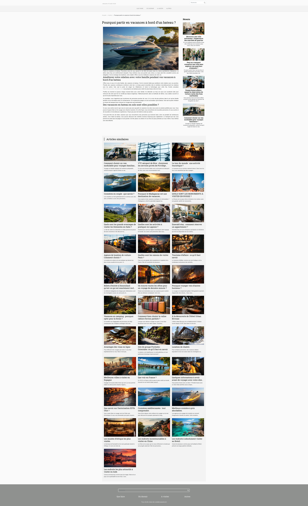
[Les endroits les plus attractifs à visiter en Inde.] (120, 458)
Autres (168, 8)
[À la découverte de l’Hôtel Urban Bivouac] (188, 305)
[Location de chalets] (188, 335)
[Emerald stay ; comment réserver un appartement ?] (188, 213)
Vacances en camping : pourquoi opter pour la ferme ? (118, 317)
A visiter (160, 8)
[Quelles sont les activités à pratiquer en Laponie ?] (154, 213)
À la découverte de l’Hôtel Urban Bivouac (186, 317)
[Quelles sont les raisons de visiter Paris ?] (154, 243)
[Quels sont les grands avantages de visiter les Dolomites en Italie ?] (120, 213)
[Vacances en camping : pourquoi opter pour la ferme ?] (120, 305)
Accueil (104, 15)
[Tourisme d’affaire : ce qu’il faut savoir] (188, 243)
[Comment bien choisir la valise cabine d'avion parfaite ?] (154, 305)
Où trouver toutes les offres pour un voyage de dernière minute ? (152, 286)
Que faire (140, 8)
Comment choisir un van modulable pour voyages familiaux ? (193, 119)
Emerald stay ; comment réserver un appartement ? (187, 225)
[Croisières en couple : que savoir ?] (120, 182)
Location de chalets (180, 347)
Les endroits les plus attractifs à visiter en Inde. (118, 470)
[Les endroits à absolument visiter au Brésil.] (188, 427)
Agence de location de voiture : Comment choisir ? (118, 256)
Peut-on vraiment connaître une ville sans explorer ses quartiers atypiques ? (193, 65)
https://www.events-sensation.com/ (113, 89)
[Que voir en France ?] (154, 366)
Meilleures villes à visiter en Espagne (117, 378)
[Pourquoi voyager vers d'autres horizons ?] (188, 274)
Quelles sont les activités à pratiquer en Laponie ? (150, 225)
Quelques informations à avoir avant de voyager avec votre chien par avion (187, 380)
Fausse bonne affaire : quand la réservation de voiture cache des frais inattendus (194, 93)
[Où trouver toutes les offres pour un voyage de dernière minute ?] (154, 274)
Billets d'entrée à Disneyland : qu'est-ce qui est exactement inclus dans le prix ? (120, 288)
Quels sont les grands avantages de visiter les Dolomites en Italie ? (120, 225)
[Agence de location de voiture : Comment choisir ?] (120, 243)
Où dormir (150, 8)
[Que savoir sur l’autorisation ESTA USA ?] (120, 397)
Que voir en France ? (147, 377)
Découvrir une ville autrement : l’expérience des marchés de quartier (193, 38)
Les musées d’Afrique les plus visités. (117, 439)
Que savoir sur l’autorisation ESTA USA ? (119, 409)
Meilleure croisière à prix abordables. (183, 409)
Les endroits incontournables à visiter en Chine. (152, 439)
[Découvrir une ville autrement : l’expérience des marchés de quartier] (193, 28)
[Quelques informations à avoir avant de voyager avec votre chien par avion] (188, 366)
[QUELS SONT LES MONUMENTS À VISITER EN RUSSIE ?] (188, 182)
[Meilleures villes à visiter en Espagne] (120, 366)
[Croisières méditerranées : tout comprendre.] (154, 397)
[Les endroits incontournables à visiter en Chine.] (154, 427)
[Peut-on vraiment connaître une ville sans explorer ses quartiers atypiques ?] (193, 54)
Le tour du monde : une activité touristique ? (186, 164)
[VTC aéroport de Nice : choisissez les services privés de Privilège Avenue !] (154, 152)
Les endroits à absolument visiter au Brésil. (187, 439)
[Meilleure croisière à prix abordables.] (188, 397)
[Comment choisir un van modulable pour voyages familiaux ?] (193, 110)
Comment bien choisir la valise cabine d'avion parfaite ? (152, 317)
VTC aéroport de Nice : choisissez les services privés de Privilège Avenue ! (153, 165)
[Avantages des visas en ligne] (120, 335)
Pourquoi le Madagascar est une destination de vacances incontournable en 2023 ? (152, 196)
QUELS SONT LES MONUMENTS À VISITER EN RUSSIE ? (187, 195)
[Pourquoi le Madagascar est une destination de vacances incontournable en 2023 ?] (154, 182)
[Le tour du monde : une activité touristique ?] (188, 152)
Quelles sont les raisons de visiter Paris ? (153, 256)
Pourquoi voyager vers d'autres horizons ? (186, 286)
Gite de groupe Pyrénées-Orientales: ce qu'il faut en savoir (153, 348)
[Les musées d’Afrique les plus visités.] (120, 427)
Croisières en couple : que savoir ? (119, 194)
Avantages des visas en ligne (117, 347)
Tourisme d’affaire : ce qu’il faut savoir (186, 256)
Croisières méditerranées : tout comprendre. (152, 409)
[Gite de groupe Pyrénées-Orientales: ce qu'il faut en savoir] (154, 335)
